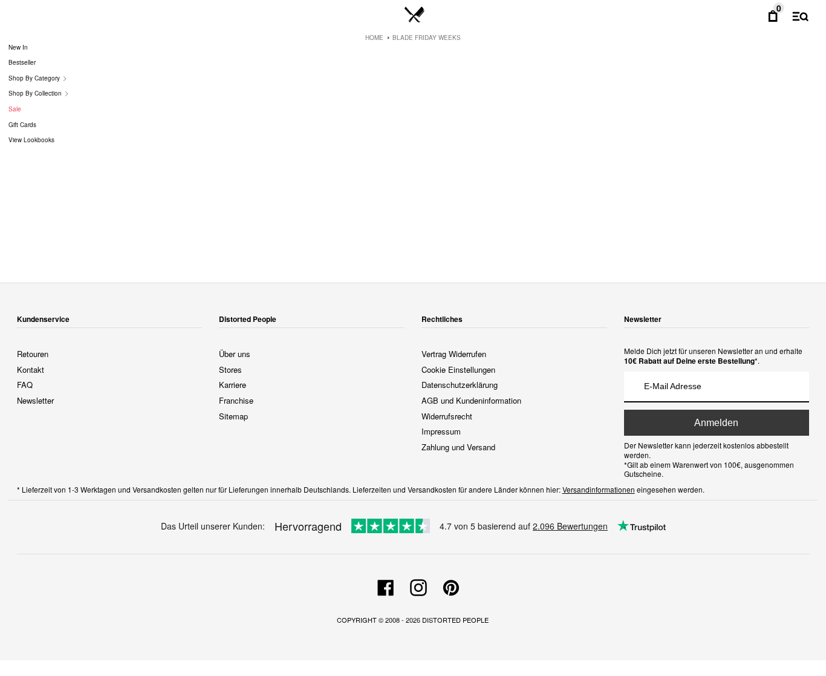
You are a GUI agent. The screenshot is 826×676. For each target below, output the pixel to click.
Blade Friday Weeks (426, 37)
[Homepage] (414, 15)
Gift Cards (22, 124)
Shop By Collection (35, 93)
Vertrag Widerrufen (453, 353)
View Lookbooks (31, 140)
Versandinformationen (598, 489)
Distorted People (455, 620)
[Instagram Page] (418, 586)
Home (374, 37)
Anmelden (716, 423)
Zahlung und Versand (458, 447)
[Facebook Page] (385, 586)
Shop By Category (35, 78)
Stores (230, 369)
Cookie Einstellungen (458, 369)
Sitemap (233, 416)
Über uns (234, 353)
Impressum (441, 431)
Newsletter (35, 400)
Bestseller (22, 62)
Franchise (236, 400)
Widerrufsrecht (446, 416)
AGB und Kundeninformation (471, 400)
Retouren (32, 353)
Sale (14, 109)
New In (18, 47)
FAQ (25, 384)
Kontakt (30, 369)
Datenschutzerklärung (459, 384)
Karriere (232, 384)
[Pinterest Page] (451, 586)
